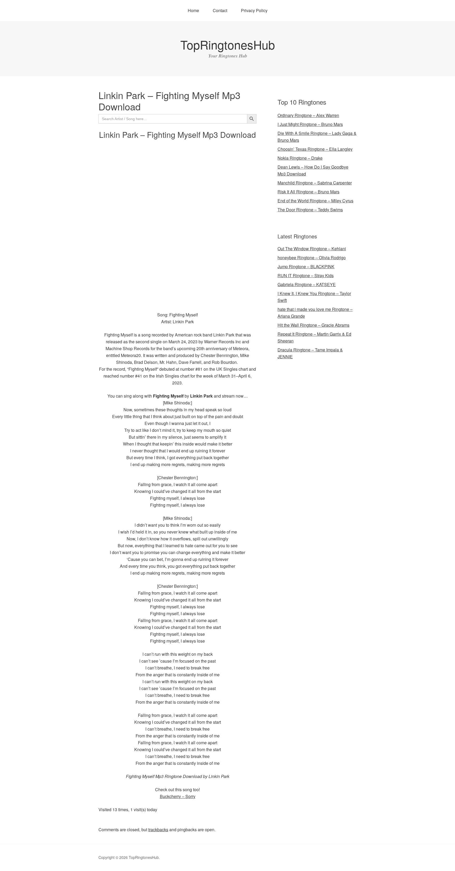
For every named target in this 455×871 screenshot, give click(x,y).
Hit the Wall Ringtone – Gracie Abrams (313, 325)
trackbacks (158, 829)
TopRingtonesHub (227, 44)
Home (193, 10)
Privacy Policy (254, 10)
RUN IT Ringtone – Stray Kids (306, 275)
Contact (220, 10)
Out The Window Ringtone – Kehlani (312, 249)
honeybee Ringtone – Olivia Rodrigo (312, 258)
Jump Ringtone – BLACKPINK (306, 266)
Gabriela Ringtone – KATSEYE (307, 284)
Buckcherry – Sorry (177, 796)
